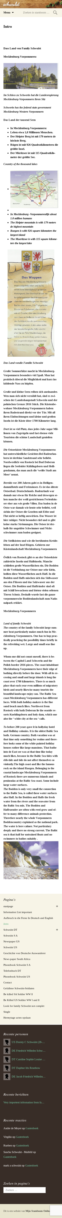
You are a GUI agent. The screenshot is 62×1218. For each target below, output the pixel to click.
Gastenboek (31, 1128)
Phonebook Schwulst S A (16, 965)
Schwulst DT (10, 929)
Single (6, 1011)
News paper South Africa (16, 959)
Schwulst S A (10, 935)
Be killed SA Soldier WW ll (18, 994)
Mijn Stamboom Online (37, 1211)
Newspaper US (11, 941)
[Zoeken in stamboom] (55, 12)
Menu (6, 12)
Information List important (17, 912)
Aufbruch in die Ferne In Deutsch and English (28, 918)
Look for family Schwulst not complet (23, 1006)
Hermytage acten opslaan (17, 1017)
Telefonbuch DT (12, 970)
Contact (7, 982)
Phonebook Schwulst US (16, 976)
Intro (6, 924)
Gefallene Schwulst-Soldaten (18, 988)
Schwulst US (10, 947)
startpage (8, 906)
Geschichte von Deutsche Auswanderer (24, 953)
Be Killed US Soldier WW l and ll (21, 1000)
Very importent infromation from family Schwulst (24, 1102)
